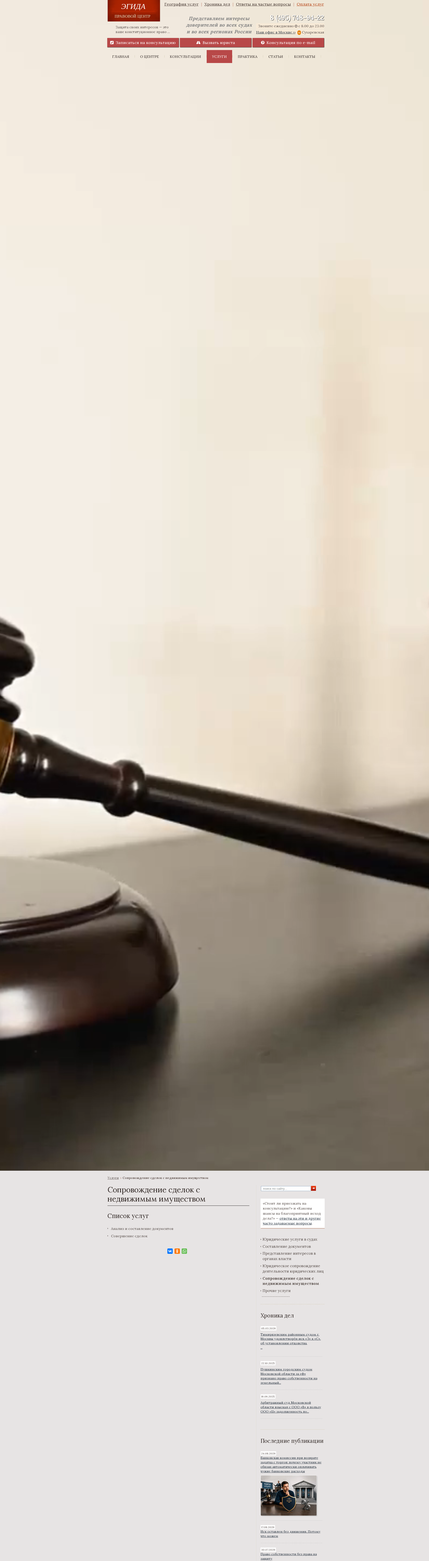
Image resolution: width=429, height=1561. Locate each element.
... (291, 1341)
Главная (120, 56)
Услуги (219, 56)
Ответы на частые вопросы (263, 4)
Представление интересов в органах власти (289, 1256)
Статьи (275, 56)
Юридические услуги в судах (290, 1239)
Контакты (304, 56)
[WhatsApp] (184, 1251)
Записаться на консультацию (145, 42)
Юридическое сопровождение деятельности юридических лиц (293, 1268)
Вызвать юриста (217, 42)
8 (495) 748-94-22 (297, 17)
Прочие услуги (277, 1290)
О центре (149, 56)
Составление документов (287, 1246)
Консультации (185, 56)
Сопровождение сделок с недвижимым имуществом (291, 1281)
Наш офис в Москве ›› (276, 32)
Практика (247, 56)
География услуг (181, 4)
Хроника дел (217, 4)
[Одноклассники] (177, 1251)
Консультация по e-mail (289, 42)
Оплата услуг (310, 4)
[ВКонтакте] (170, 1251)
